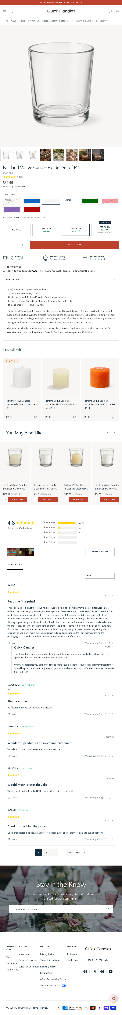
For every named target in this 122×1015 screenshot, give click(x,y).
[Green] (90, 201)
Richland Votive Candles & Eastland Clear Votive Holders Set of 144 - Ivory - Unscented (76, 487)
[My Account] (110, 11)
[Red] (31, 209)
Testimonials (73, 954)
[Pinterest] (102, 972)
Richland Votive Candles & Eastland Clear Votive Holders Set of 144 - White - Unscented (46, 487)
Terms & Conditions (50, 960)
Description (12, 279)
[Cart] (117, 11)
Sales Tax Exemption (29, 966)
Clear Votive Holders (60, 21)
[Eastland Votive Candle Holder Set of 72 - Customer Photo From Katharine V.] (11, 552)
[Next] (117, 349)
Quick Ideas (72, 960)
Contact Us (11, 963)
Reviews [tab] (12, 565)
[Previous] (110, 349)
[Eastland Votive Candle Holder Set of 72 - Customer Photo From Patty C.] (20, 552)
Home (5, 21)
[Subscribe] (108, 909)
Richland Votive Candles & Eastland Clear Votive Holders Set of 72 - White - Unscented (107, 487)
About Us (10, 957)
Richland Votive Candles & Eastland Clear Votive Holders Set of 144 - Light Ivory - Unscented (15, 487)
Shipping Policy (47, 966)
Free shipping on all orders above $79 (61, 2)
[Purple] (12, 209)
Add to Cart (74, 245)
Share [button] (14, 643)
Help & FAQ (12, 969)
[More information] (98, 271)
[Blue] (31, 201)
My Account (25, 954)
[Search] (11, 11)
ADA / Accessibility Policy (53, 979)
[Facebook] (85, 972)
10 (69, 852)
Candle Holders (18, 21)
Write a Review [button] (100, 552)
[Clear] (51, 201)
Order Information (28, 960)
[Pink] (110, 201)
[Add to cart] (35, 417)
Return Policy (46, 973)
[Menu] (5, 11)
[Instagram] (94, 972)
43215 (34, 271)
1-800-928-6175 (98, 960)
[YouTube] (110, 972)
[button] (6, 155)
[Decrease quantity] (7, 245)
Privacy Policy (47, 954)
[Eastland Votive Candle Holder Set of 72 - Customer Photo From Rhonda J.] (29, 552)
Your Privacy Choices (50, 985)
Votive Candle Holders (38, 21)
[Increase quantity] (22, 245)
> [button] (80, 853)
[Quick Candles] (61, 11)
